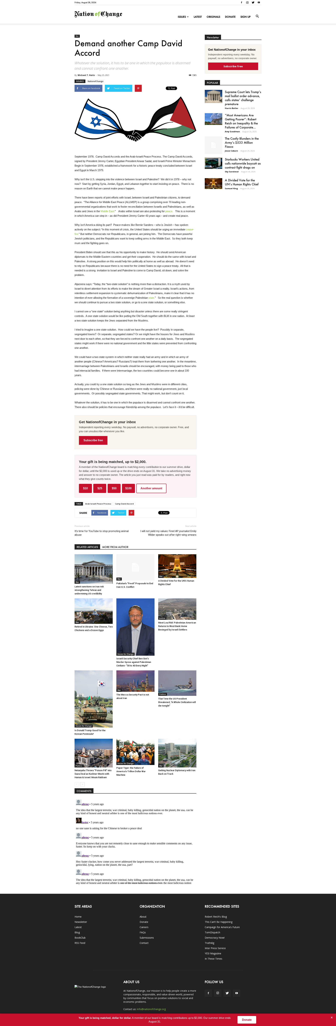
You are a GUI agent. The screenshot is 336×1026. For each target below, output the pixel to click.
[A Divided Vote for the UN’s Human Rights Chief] (177, 566)
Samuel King (231, 188)
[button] (257, 16)
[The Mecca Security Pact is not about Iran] (135, 681)
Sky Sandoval (232, 171)
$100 (128, 488)
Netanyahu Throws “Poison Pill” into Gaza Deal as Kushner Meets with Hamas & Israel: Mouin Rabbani (93, 774)
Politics (162, 694)
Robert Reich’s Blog (216, 916)
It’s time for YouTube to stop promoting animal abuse (102, 533)
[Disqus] (135, 842)
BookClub (80, 937)
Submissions (147, 937)
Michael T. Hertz (86, 75)
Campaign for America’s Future (222, 927)
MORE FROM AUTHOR (115, 547)
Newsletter (81, 922)
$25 (99, 488)
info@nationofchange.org (151, 1009)
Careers (144, 927)
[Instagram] (247, 2)
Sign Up (245, 16)
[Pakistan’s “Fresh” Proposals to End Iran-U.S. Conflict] (135, 567)
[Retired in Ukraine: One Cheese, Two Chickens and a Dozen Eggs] (94, 611)
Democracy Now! (215, 937)
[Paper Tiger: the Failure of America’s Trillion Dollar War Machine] (135, 752)
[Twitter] (253, 2)
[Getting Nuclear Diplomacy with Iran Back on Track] (177, 753)
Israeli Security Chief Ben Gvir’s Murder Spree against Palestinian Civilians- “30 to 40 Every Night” (133, 662)
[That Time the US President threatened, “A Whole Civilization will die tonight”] (177, 683)
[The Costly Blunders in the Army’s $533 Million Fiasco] (213, 145)
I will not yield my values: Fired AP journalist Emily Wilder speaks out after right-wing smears (168, 533)
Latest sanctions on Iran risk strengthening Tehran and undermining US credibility (89, 590)
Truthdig (209, 943)
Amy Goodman (232, 131)
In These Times (213, 958)
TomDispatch (212, 932)
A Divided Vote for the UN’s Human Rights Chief (241, 182)
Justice (162, 618)
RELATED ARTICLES (87, 547)
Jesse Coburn (231, 150)
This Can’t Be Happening (218, 922)
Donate (230, 16)
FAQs (143, 932)
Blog (77, 932)
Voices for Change (125, 654)
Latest (198, 16)
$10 (85, 488)
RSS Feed (80, 943)
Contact (144, 943)
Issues (182, 16)
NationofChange (95, 81)
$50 (114, 488)
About (143, 916)
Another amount (151, 488)
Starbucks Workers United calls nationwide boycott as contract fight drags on (243, 163)
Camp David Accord (124, 503)
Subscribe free (93, 440)
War (77, 36)
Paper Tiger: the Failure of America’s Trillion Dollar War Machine (131, 771)
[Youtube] (258, 2)
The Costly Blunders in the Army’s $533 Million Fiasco (242, 142)
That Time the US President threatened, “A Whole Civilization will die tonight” (177, 702)
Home (78, 916)
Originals (213, 16)
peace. (169, 211)
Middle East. (108, 211)
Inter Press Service (215, 948)
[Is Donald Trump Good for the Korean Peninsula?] (94, 699)
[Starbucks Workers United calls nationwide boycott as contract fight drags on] (213, 163)
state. (152, 297)
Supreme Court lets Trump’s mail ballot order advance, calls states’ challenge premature (243, 98)
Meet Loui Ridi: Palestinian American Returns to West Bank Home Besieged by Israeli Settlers (177, 626)
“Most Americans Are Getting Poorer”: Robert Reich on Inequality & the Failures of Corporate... (241, 121)
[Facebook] (241, 2)
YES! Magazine (213, 953)
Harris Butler (231, 108)
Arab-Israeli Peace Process (98, 503)
